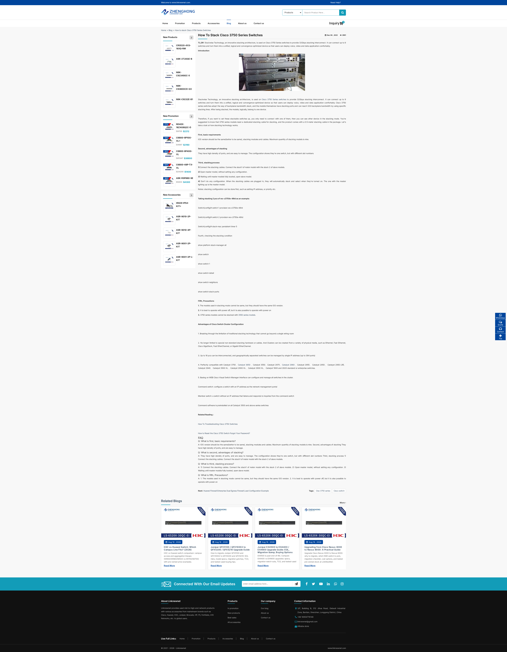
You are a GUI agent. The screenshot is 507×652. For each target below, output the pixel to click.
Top (500, 338)
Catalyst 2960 (288, 365)
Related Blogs (171, 501)
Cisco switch (339, 491)
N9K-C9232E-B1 (184, 99)
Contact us (259, 23)
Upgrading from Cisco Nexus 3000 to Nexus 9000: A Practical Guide (323, 548)
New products (234, 613)
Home (165, 23)
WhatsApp (500, 318)
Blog (229, 23)
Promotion (180, 23)
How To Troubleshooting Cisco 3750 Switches (218, 424)
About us (242, 23)
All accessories (234, 622)
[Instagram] (343, 584)
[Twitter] (314, 584)
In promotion (233, 608)
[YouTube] (321, 584)
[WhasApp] (336, 584)
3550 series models (246, 315)
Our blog (264, 608)
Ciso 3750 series (323, 491)
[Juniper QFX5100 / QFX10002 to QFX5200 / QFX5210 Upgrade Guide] (230, 525)
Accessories (214, 23)
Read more (169, 565)
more (342, 502)
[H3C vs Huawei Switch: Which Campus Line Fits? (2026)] (183, 525)
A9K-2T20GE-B (184, 59)
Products (196, 23)
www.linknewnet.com (337, 648)
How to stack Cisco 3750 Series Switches (193, 30)
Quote (500, 325)
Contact (500, 331)
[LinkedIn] (329, 584)
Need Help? (335, 2)
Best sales (232, 617)
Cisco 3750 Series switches (274, 99)
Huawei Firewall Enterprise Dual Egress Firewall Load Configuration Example (236, 491)
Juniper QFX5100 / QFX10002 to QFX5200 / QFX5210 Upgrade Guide (230, 548)
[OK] (296, 583)
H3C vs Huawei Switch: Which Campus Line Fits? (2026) (180, 548)
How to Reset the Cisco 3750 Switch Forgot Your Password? (224, 433)
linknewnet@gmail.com (307, 621)
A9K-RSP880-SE (184, 178)
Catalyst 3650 (244, 365)
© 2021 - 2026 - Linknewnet (173, 648)
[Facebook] (307, 584)
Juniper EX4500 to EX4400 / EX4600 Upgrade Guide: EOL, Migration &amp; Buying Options (275, 550)
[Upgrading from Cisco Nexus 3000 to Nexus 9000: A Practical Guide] (324, 525)
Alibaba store (303, 626)
